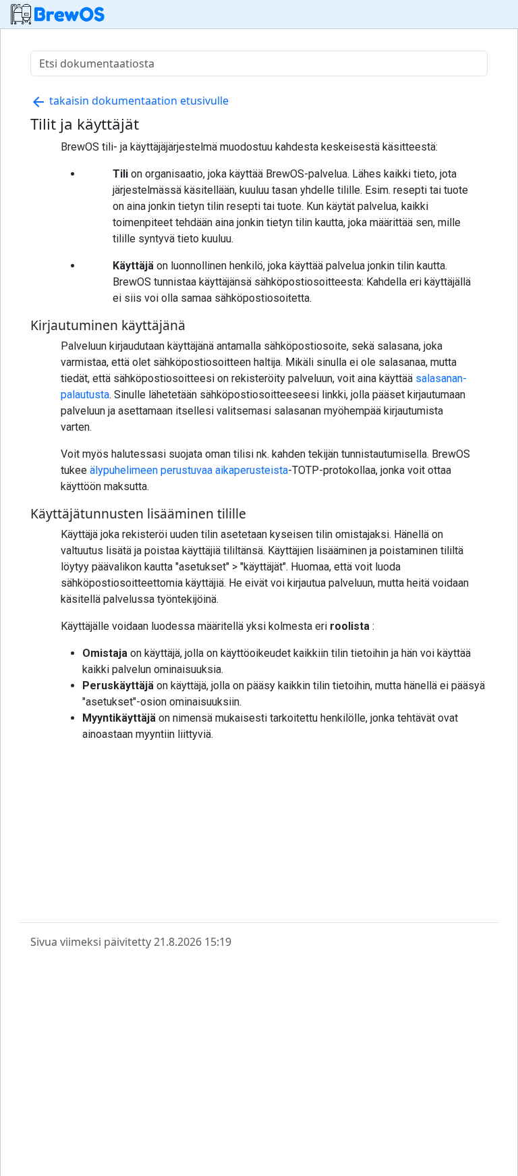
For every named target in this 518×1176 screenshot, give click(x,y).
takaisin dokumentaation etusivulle (129, 100)
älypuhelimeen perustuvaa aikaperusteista (189, 470)
